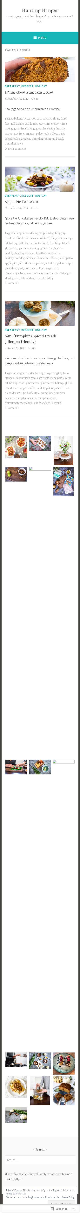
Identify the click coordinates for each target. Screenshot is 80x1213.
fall (69, 378)
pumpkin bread (53, 138)
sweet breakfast (25, 278)
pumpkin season (26, 398)
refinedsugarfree (15, 273)
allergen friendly (24, 233)
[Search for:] (40, 1160)
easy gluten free (26, 378)
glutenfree (11, 248)
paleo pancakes (45, 263)
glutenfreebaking (29, 248)
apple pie (41, 233)
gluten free (45, 123)
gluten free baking (52, 383)
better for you (32, 118)
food (45, 243)
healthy (9, 253)
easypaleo (60, 378)
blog (51, 233)
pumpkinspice (13, 403)
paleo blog (50, 133)
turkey (49, 278)
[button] (16, 447)
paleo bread (61, 388)
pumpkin (37, 138)
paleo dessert (21, 138)
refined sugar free (47, 268)
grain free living (45, 128)
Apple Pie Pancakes (21, 202)
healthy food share (47, 253)
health (58, 248)
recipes (30, 268)
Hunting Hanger (40, 10)
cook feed (43, 238)
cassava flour (51, 118)
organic (29, 133)
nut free (19, 133)
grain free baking (24, 128)
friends (66, 243)
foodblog (55, 243)
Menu (42, 37)
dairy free (57, 238)
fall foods (31, 123)
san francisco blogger (57, 273)
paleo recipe (64, 263)
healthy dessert (24, 253)
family (37, 243)
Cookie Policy (68, 1197)
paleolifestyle (31, 393)
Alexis (34, 98)
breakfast (12, 86)
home (41, 258)
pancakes (10, 268)
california (30, 238)
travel (40, 278)
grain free (47, 248)
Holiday (41, 86)
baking (18, 118)
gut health (29, 388)
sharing (9, 278)
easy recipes (44, 378)
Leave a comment (15, 148)
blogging (60, 233)
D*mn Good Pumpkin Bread (29, 92)
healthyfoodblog (15, 258)
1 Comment (12, 283)
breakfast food (14, 238)
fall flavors (25, 243)
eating (67, 238)
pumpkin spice (14, 143)
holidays (31, 258)
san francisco (34, 273)
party (21, 268)
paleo (39, 133)
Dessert (27, 86)
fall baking (17, 123)
